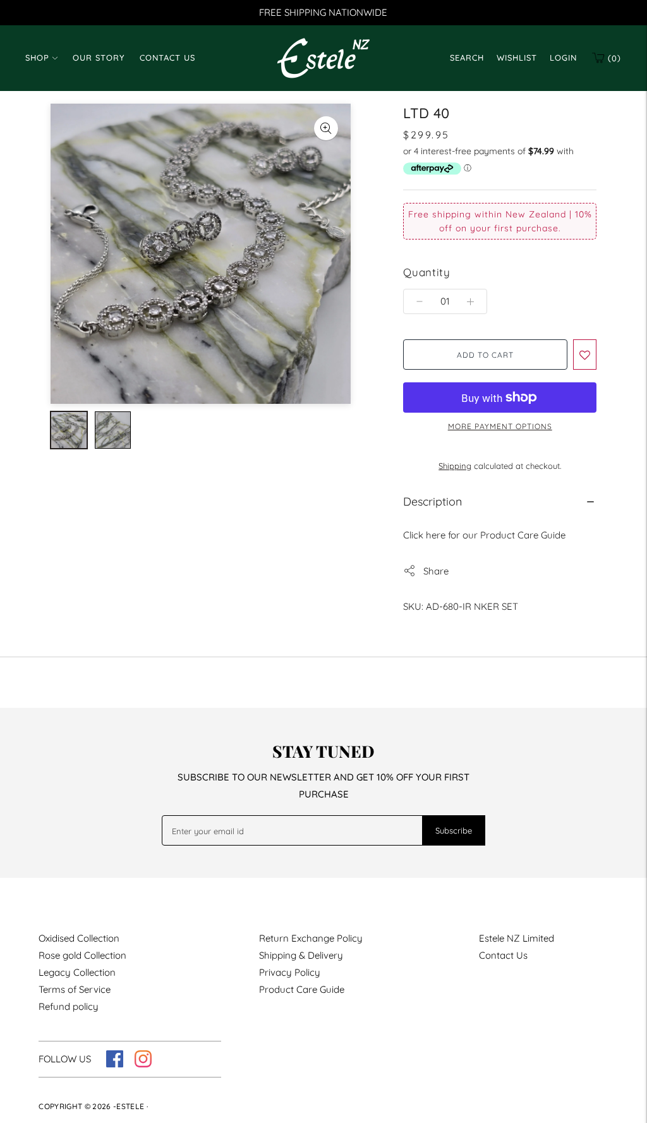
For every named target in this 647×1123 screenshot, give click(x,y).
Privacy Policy (289, 972)
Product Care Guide (301, 989)
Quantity (426, 272)
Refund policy (69, 1006)
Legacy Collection (77, 972)
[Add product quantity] (419, 301)
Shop (37, 57)
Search (467, 57)
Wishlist (517, 57)
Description (432, 501)
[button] (585, 354)
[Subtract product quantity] (470, 301)
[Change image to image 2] (113, 430)
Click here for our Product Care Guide (484, 535)
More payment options (500, 426)
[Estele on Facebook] (114, 1064)
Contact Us (167, 57)
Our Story (98, 57)
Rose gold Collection (82, 955)
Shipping (454, 466)
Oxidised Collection (79, 938)
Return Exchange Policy (311, 938)
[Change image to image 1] (69, 430)
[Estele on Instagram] (143, 1064)
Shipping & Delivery (301, 955)
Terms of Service (75, 989)
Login (563, 57)
